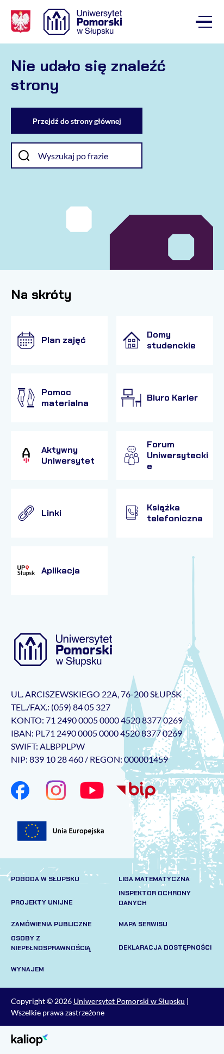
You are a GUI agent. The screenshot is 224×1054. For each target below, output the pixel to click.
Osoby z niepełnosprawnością (51, 943)
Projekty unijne (41, 902)
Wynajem (27, 969)
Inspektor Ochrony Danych (155, 898)
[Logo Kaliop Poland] (29, 1039)
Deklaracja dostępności (165, 947)
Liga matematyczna (154, 879)
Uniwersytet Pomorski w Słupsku (129, 1001)
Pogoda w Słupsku (45, 879)
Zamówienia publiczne (51, 924)
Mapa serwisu (143, 924)
